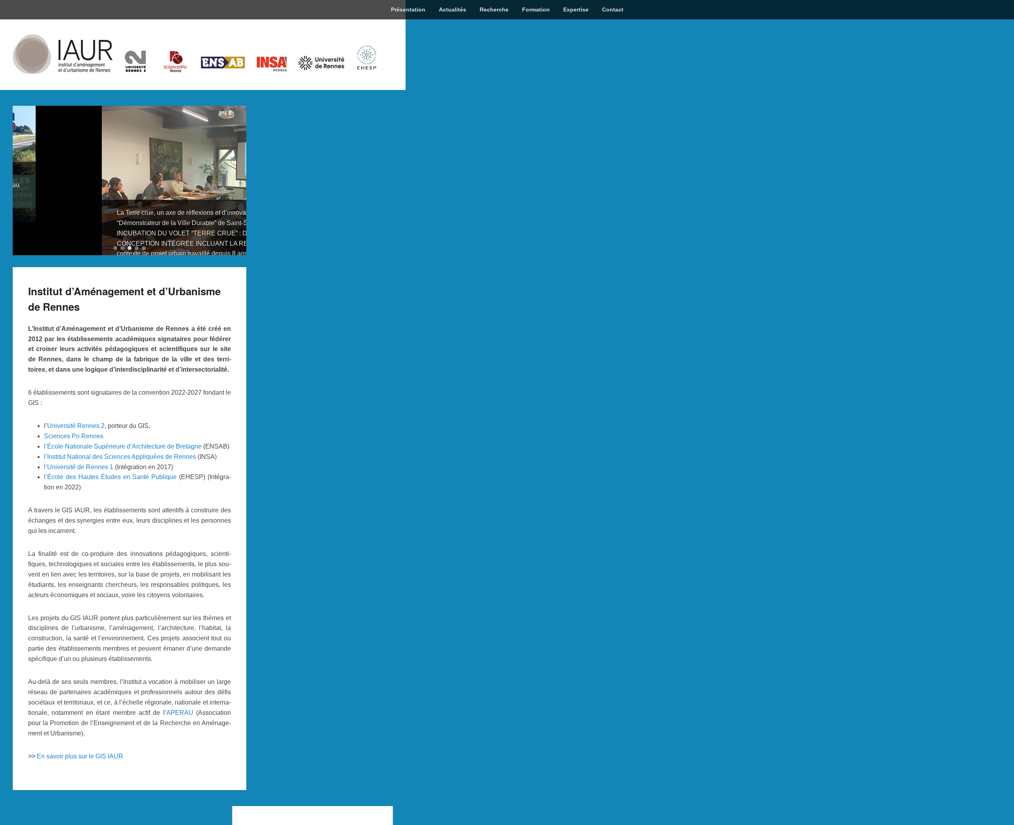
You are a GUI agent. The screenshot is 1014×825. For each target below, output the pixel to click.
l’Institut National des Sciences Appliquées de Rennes (120, 482)
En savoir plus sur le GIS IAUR (80, 782)
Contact (612, 9)
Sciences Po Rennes (73, 461)
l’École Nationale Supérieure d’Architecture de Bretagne (123, 472)
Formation (536, 9)
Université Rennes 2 (76, 451)
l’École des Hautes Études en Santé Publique (110, 503)
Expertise (576, 9)
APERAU (179, 738)
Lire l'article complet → (148, 263)
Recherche (494, 9)
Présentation (408, 9)
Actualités (452, 9)
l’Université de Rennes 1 (78, 492)
